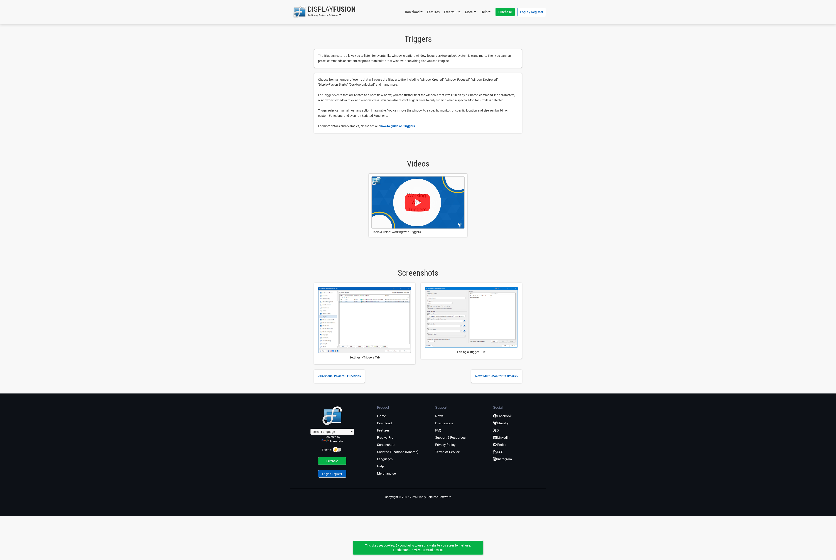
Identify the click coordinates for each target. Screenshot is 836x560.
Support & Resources (450, 438)
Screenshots (386, 445)
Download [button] (412, 12)
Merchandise (386, 473)
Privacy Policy (445, 445)
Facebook (504, 416)
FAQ (438, 430)
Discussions (444, 423)
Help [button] (484, 12)
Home (381, 416)
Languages (385, 459)
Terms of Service (447, 452)
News (439, 416)
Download (384, 423)
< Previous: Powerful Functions (339, 376)
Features (433, 12)
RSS (500, 452)
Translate (336, 441)
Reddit (501, 445)
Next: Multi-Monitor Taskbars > (496, 376)
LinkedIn (503, 438)
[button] (324, 12)
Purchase (505, 12)
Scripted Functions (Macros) (397, 452)
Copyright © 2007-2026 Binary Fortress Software (418, 497)
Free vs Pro (452, 12)
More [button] (469, 12)
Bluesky (503, 423)
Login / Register (531, 12)
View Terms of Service (428, 550)
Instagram (504, 459)
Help (380, 466)
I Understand (401, 550)
